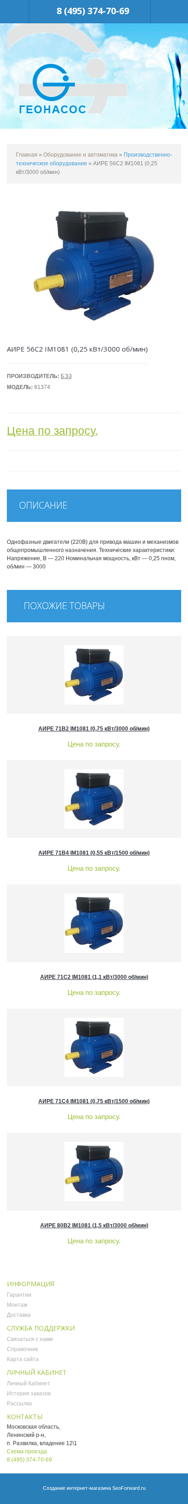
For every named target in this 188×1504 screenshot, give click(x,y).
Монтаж (17, 1305)
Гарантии (19, 1295)
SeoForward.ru (129, 1488)
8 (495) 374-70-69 (93, 11)
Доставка (19, 1315)
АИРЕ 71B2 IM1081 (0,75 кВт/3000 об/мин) (94, 729)
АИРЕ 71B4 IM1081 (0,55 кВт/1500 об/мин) (94, 853)
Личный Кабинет (28, 1383)
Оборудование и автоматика (80, 155)
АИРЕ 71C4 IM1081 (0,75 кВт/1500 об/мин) (94, 1101)
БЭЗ (66, 376)
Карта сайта (23, 1359)
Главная (26, 155)
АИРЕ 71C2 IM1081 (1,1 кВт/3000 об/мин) (94, 977)
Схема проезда (27, 1451)
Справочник (22, 1349)
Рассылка (19, 1403)
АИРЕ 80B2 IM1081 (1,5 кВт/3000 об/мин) (94, 1225)
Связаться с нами (30, 1339)
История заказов (29, 1393)
